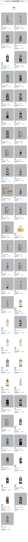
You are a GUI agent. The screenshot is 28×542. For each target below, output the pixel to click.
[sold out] (7, 19)
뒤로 (2, 4)
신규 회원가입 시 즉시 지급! (14, 1)
